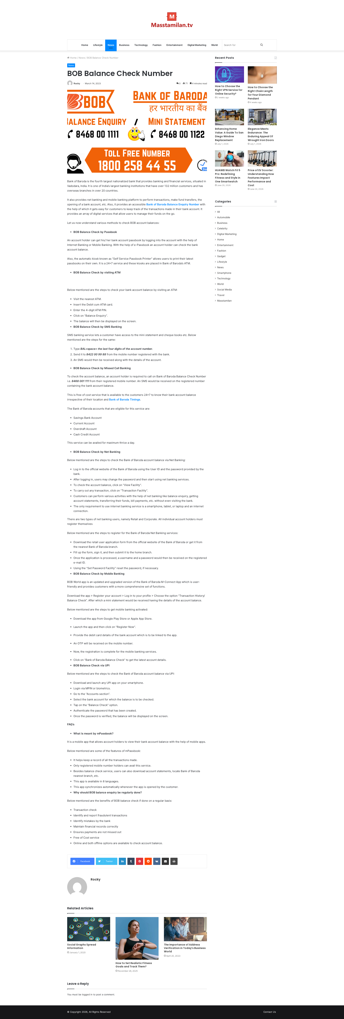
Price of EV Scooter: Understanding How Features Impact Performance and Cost (261, 177)
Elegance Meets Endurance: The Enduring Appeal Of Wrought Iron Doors (261, 134)
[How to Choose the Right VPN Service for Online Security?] (229, 74)
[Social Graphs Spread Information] (88, 929)
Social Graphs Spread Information (81, 946)
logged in (87, 994)
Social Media (224, 289)
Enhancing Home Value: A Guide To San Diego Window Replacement (229, 134)
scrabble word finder (115, 1012)
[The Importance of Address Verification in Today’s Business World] (185, 929)
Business (124, 45)
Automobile (223, 217)
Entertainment (174, 45)
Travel (220, 295)
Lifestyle (98, 45)
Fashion (157, 45)
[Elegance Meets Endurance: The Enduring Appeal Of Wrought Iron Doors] (262, 117)
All (218, 211)
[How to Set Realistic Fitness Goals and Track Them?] (137, 938)
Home (84, 45)
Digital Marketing (197, 45)
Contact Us (269, 1011)
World (214, 45)
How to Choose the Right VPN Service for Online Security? (228, 90)
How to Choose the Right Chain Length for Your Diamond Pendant (260, 92)
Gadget (221, 256)
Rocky (77, 83)
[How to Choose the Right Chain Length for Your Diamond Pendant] (262, 75)
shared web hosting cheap (122, 1012)
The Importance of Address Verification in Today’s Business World (185, 948)
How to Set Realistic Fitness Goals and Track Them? (134, 964)
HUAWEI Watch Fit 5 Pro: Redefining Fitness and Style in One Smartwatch (227, 175)
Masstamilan (224, 300)
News (111, 45)
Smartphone (224, 272)
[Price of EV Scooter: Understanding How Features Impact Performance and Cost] (262, 158)
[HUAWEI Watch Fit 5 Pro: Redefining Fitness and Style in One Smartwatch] (229, 158)
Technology (141, 45)
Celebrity (222, 228)
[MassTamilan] (172, 19)
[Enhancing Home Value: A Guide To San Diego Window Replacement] (229, 117)
